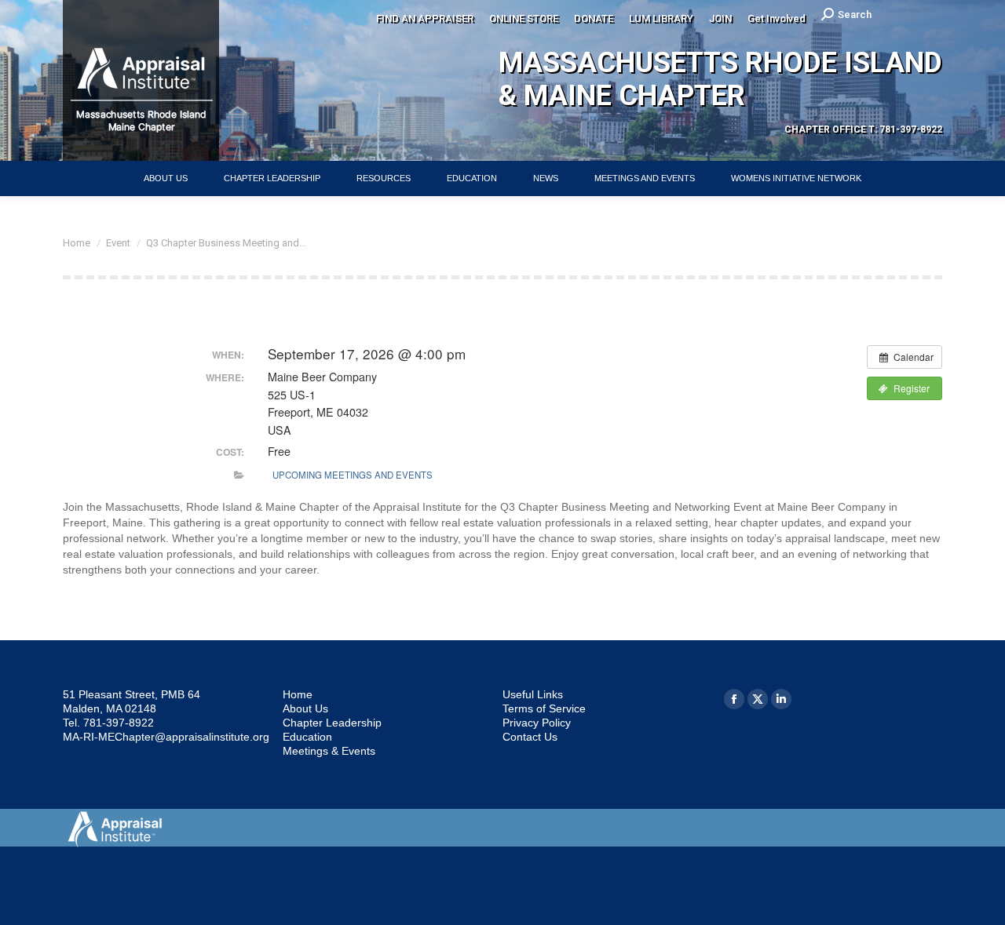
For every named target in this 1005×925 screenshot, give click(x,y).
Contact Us (529, 736)
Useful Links (532, 694)
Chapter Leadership (332, 722)
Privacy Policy (536, 722)
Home (297, 694)
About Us (305, 708)
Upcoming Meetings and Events (352, 474)
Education (307, 736)
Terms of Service (544, 708)
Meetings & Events (329, 751)
